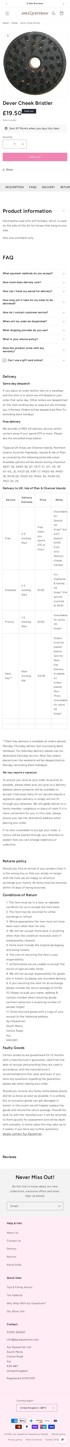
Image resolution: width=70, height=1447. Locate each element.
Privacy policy (15, 1439)
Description (14, 187)
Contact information (55, 1439)
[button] (7, 13)
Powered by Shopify (38, 1434)
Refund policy (59, 1434)
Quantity (7, 137)
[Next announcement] (63, 4)
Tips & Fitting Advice (19, 1287)
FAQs (33, 187)
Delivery (48, 187)
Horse (15, 23)
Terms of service (34, 1439)
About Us (12, 1232)
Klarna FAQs (14, 1264)
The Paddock (15, 1295)
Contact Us (14, 1240)
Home (6, 23)
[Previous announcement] (6, 4)
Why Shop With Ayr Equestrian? (26, 1303)
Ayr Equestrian (20, 1434)
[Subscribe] (59, 1206)
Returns (11, 1256)
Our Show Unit (16, 1311)
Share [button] (9, 169)
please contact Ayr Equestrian (22, 1133)
